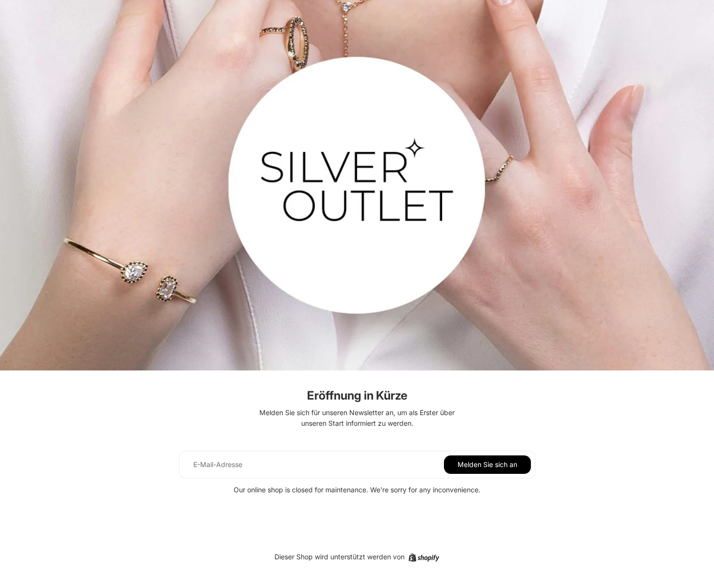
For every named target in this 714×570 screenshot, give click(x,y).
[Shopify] (423, 557)
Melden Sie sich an (487, 464)
